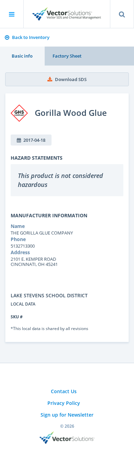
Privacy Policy (63, 403)
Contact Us (64, 391)
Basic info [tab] (22, 56)
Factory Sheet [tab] (67, 56)
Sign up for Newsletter (67, 414)
